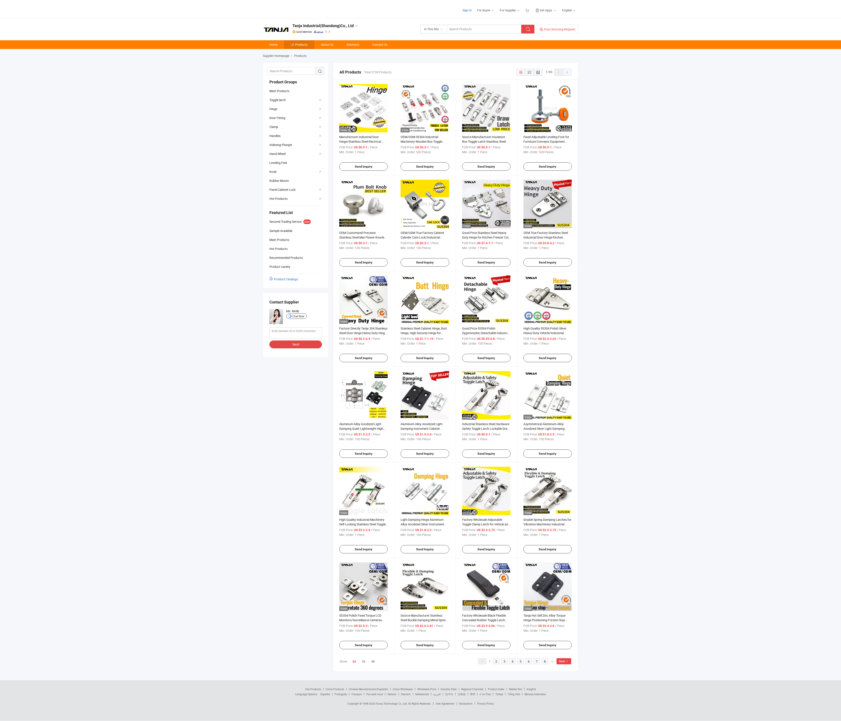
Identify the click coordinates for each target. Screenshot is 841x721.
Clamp (273, 127)
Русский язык (374, 694)
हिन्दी (472, 694)
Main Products (279, 91)
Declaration (466, 703)
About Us (327, 44)
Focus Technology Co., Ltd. (392, 703)
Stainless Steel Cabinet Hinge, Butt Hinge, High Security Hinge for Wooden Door (424, 333)
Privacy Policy (485, 703)
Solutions (352, 44)
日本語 (462, 694)
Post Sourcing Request (559, 29)
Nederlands (422, 694)
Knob (273, 172)
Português (341, 694)
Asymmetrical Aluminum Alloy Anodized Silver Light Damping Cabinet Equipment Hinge (544, 428)
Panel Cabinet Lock (282, 190)
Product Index (496, 689)
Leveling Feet (278, 163)
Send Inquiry (363, 166)
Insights (531, 689)
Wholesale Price (426, 689)
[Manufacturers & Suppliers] (291, 9)
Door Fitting (277, 118)
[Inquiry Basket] (527, 10)
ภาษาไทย (485, 694)
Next (562, 661)
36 (363, 661)
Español (325, 694)
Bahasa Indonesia (535, 694)
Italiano (391, 694)
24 (354, 661)
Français (357, 694)
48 (373, 661)
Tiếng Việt (514, 694)
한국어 (449, 694)
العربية (437, 694)
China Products (335, 689)
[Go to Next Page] (567, 72)
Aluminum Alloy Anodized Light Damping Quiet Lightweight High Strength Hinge (361, 428)
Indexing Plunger (280, 145)
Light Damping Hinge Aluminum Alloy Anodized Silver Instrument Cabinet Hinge (422, 524)
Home (273, 44)
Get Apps (546, 10)
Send (295, 344)
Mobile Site (515, 689)
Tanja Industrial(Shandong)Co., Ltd (323, 25)
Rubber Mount (279, 181)
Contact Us (379, 44)
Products (301, 44)
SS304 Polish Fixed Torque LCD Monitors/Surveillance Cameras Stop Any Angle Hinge (360, 620)
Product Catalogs (286, 279)
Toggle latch (277, 100)
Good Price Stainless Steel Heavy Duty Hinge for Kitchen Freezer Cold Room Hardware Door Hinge (486, 237)
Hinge (273, 109)
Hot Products (278, 198)
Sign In (467, 10)
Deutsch (406, 694)
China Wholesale (403, 689)
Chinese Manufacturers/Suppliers (368, 689)
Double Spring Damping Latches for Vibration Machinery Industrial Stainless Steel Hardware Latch (547, 524)
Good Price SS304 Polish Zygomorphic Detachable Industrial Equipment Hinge (486, 333)
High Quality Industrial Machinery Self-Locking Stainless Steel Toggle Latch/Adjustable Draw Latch (362, 524)
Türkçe (499, 694)
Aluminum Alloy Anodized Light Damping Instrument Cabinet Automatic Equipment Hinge (422, 428)
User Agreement (445, 703)
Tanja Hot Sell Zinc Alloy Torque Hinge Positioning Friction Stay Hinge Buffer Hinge (544, 620)
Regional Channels (472, 689)
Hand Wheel (277, 154)
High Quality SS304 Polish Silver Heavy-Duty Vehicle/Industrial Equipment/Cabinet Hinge (544, 333)
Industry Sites (449, 689)
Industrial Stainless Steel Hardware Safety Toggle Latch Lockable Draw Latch (486, 428)
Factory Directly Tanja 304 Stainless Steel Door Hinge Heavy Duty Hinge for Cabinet (363, 333)
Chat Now (298, 316)
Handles (275, 136)
